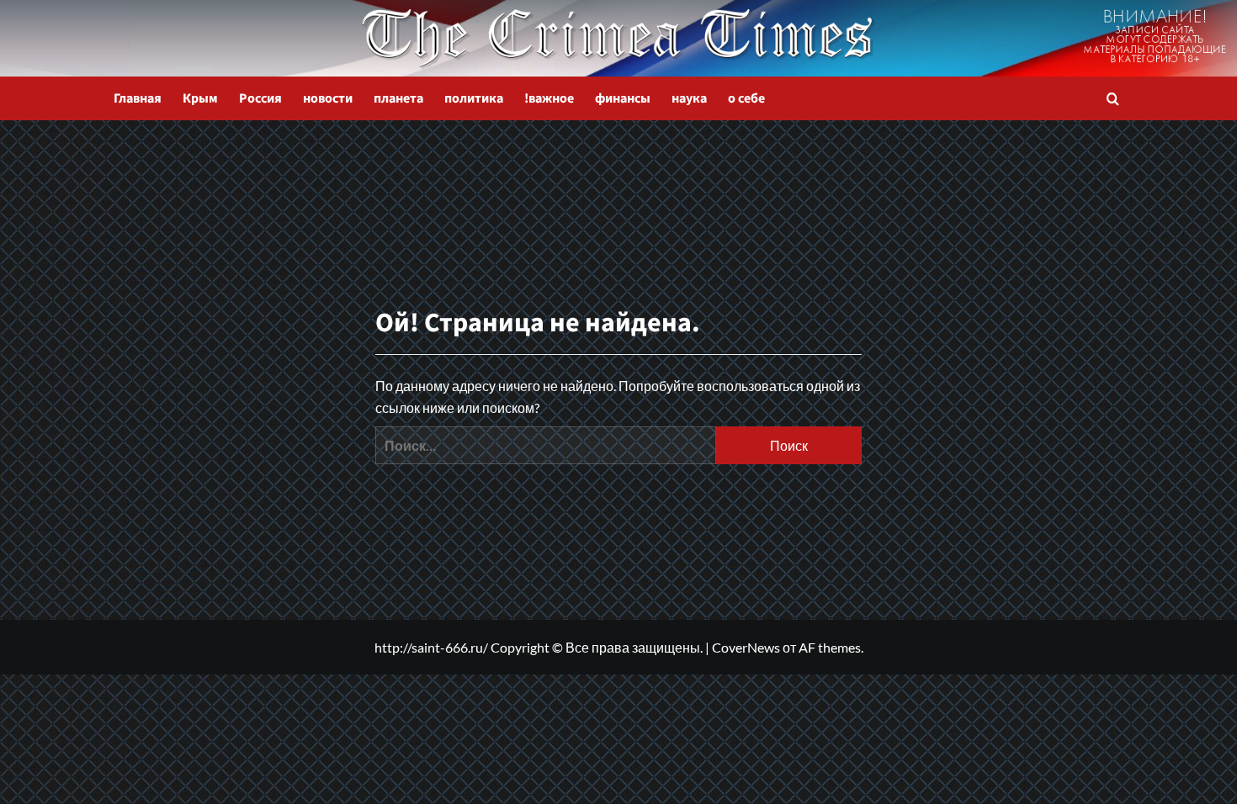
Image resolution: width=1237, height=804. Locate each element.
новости (328, 98)
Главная (138, 98)
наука (689, 98)
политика (473, 98)
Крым (200, 98)
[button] (1112, 99)
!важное (549, 98)
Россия (260, 98)
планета (398, 98)
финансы (622, 98)
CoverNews (746, 647)
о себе (746, 98)
